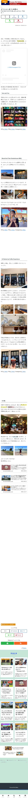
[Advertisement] (14, 31)
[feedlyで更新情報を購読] (7, 643)
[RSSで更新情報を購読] (20, 643)
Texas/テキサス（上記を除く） (9, 624)
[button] (25, 423)
